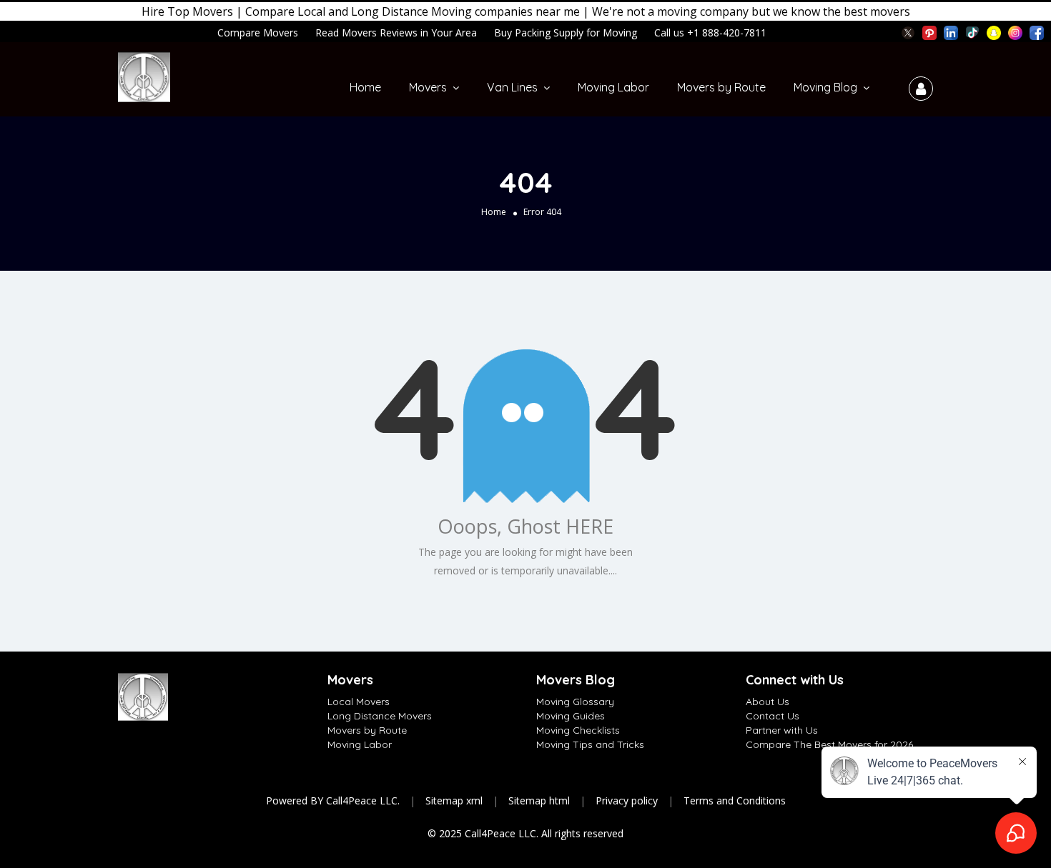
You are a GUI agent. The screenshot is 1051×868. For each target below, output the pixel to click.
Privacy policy (627, 800)
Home (365, 87)
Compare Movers (257, 32)
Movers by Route (721, 87)
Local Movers (358, 701)
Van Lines (512, 87)
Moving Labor (613, 87)
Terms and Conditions (735, 800)
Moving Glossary (575, 701)
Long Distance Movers (379, 715)
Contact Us (772, 715)
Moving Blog (825, 87)
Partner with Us (782, 730)
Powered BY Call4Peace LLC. (333, 800)
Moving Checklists (578, 730)
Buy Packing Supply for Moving (565, 32)
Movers (428, 87)
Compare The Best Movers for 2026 (829, 744)
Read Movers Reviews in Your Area (396, 32)
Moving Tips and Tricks (590, 744)
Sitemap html (539, 800)
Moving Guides (570, 715)
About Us (767, 701)
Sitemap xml (454, 800)
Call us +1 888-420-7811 (710, 32)
